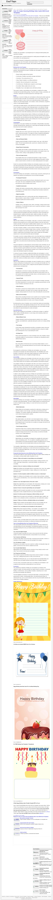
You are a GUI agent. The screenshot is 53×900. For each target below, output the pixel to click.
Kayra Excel (29, 898)
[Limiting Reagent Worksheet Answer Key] (36, 874)
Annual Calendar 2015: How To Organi (27, 822)
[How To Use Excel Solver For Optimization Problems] (17, 828)
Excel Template (22, 897)
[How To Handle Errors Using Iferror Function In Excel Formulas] (5, 20)
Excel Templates (20, 9)
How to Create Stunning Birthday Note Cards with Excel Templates (26, 15)
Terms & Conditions (8, 5)
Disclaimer (12, 896)
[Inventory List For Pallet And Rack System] (36, 886)
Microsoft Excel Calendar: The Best (26, 818)
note (20, 815)
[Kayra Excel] (11, 3)
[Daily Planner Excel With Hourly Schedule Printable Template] (5, 30)
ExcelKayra (47, 811)
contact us (41, 813)
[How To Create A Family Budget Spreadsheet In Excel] (5, 50)
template (23, 815)
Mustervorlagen (34, 897)
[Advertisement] (7, 81)
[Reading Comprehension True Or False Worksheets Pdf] (36, 863)
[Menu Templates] (36, 890)
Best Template (28, 897)
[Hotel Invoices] (36, 857)
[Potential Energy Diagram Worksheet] (36, 869)
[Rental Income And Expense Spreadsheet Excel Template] (5, 40)
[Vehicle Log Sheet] (17, 833)
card (19, 815)
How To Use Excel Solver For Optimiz (27, 827)
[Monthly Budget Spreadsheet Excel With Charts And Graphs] (5, 11)
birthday (16, 815)
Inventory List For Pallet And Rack (45, 885)
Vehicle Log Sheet (23, 832)
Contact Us (8, 896)
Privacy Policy (16, 896)
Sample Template (30, 896)
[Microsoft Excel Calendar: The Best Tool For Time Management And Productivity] (17, 820)
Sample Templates (37, 896)
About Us (3, 896)
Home (15, 9)
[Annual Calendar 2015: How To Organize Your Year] (17, 823)
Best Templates (44, 896)
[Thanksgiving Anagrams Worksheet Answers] (36, 852)
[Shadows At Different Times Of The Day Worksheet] (36, 880)
